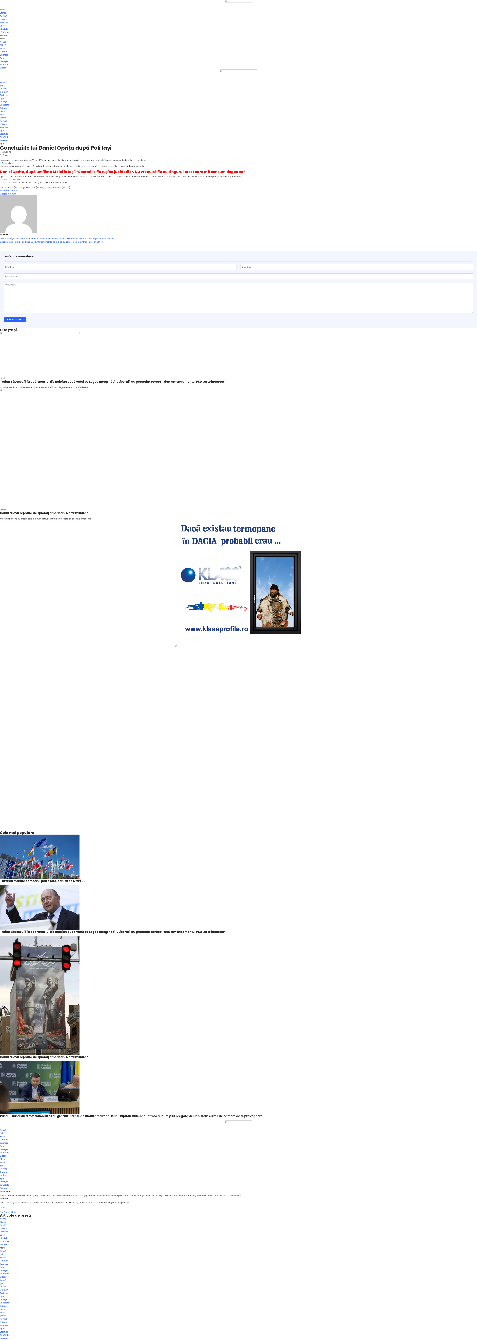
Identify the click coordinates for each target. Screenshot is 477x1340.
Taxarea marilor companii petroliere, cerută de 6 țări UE (42, 881)
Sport (2, 25)
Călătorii (4, 19)
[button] (238, 38)
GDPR (3, 1207)
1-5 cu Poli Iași (6, 163)
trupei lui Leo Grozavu (10, 179)
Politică (3, 16)
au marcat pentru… (9, 190)
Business (4, 22)
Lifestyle (4, 29)
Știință (3, 12)
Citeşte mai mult (8, 193)
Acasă (3, 9)
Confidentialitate (8, 1212)
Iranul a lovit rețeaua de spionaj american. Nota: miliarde (44, 513)
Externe (4, 35)
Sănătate (4, 32)
